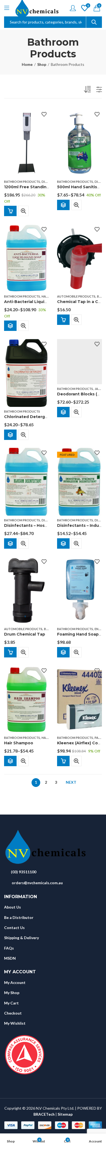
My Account (15, 982)
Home (27, 64)
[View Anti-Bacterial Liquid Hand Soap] (26, 257)
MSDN (10, 958)
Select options (63, 204)
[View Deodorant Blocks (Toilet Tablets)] (79, 361)
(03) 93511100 (23, 871)
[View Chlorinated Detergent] (26, 372)
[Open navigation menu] (6, 8)
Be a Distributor (18, 917)
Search (94, 22)
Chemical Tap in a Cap (80, 301)
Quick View (23, 211)
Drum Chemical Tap (24, 634)
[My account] (73, 8)
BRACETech (44, 1114)
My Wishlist (15, 1023)
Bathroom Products (22, 181)
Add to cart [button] (10, 211)
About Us (12, 907)
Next (71, 782)
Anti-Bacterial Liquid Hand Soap (37, 301)
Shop (41, 64)
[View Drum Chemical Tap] (26, 590)
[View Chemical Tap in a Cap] (79, 257)
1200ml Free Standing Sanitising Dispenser (48, 186)
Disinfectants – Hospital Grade (35, 525)
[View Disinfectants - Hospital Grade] (26, 481)
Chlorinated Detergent (28, 416)
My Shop (11, 992)
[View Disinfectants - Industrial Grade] (79, 481)
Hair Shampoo (18, 742)
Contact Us (14, 927)
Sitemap (65, 1114)
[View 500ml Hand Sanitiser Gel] (79, 142)
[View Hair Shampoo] (26, 699)
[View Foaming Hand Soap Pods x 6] (79, 590)
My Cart (11, 1003)
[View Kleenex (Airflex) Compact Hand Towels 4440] (79, 699)
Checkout (13, 1013)
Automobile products (76, 296)
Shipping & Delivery (21, 937)
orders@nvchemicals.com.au (37, 882)
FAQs (9, 948)
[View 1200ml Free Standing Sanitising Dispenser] (26, 142)
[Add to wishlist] (44, 114)
